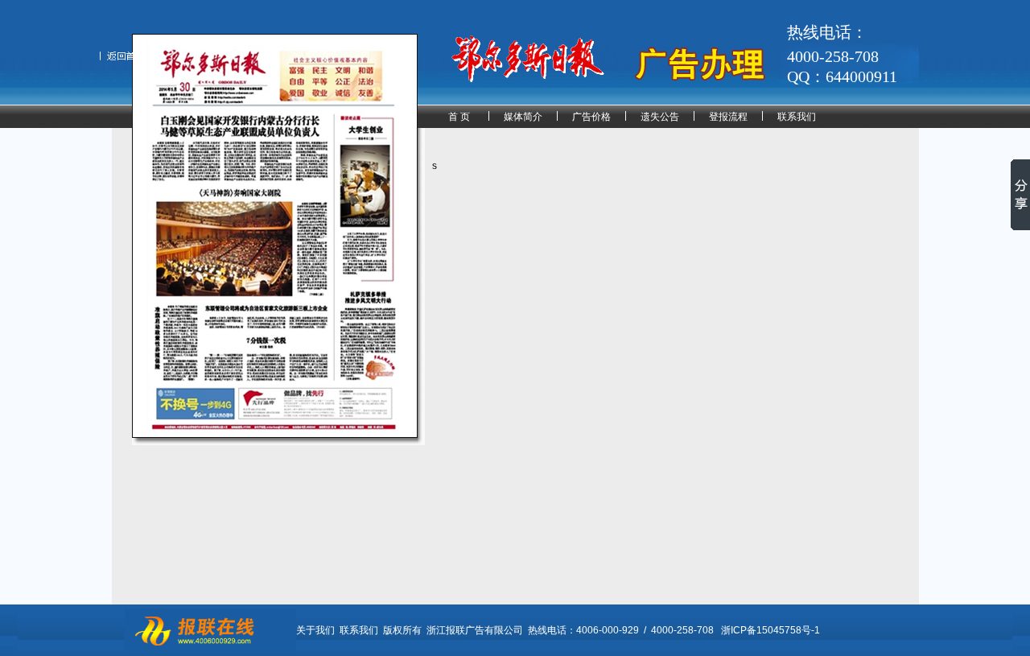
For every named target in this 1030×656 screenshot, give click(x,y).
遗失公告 (660, 116)
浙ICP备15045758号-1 (770, 630)
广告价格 (591, 116)
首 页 (459, 116)
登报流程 (728, 116)
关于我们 (315, 630)
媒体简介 (523, 116)
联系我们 (796, 116)
